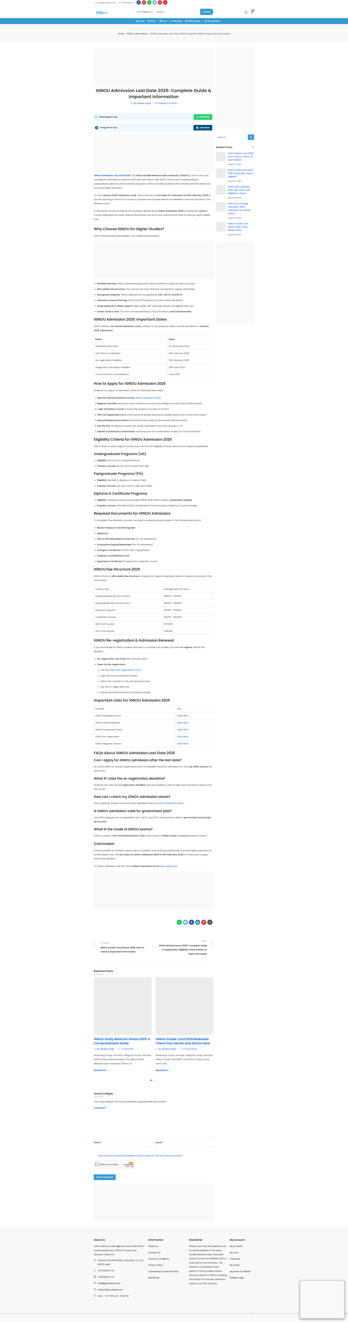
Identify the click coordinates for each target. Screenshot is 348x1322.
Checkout (235, 1258)
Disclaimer (153, 1277)
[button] (151, 1080)
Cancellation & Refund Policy (163, 1271)
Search (207, 11)
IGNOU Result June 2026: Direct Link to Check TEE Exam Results (241, 156)
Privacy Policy (155, 1265)
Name (98, 1142)
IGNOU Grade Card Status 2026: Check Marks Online (238, 227)
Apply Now (171, 866)
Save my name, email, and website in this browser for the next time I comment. (140, 1155)
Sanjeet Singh (144, 103)
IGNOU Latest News (137, 33)
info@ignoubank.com (109, 1283)
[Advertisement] (154, 68)
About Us (153, 1246)
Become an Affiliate (240, 1271)
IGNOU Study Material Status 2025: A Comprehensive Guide (122, 1041)
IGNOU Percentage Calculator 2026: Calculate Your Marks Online (239, 208)
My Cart (234, 1252)
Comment (100, 1107)
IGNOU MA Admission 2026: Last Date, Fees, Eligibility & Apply (239, 190)
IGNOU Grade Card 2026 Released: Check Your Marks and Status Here (183, 1041)
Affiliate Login (237, 1277)
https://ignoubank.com (110, 1289)
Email (159, 1142)
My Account (236, 1246)
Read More (100, 1070)
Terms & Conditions (158, 1258)
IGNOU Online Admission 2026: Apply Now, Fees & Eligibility (240, 173)
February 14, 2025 (167, 103)
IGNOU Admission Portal (148, 397)
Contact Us (154, 1252)
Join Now (204, 116)
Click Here (182, 715)
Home (121, 33)
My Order (235, 1265)
